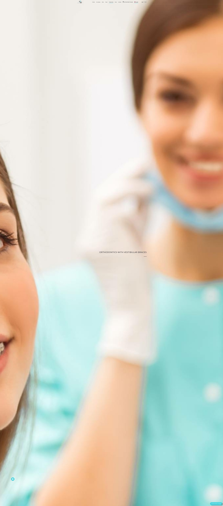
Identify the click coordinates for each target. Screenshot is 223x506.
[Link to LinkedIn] (142, 2)
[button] (12, 479)
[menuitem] (94, 2)
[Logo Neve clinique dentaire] (79, 2)
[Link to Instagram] (146, 2)
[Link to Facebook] (144, 2)
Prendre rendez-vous (215, 503)
